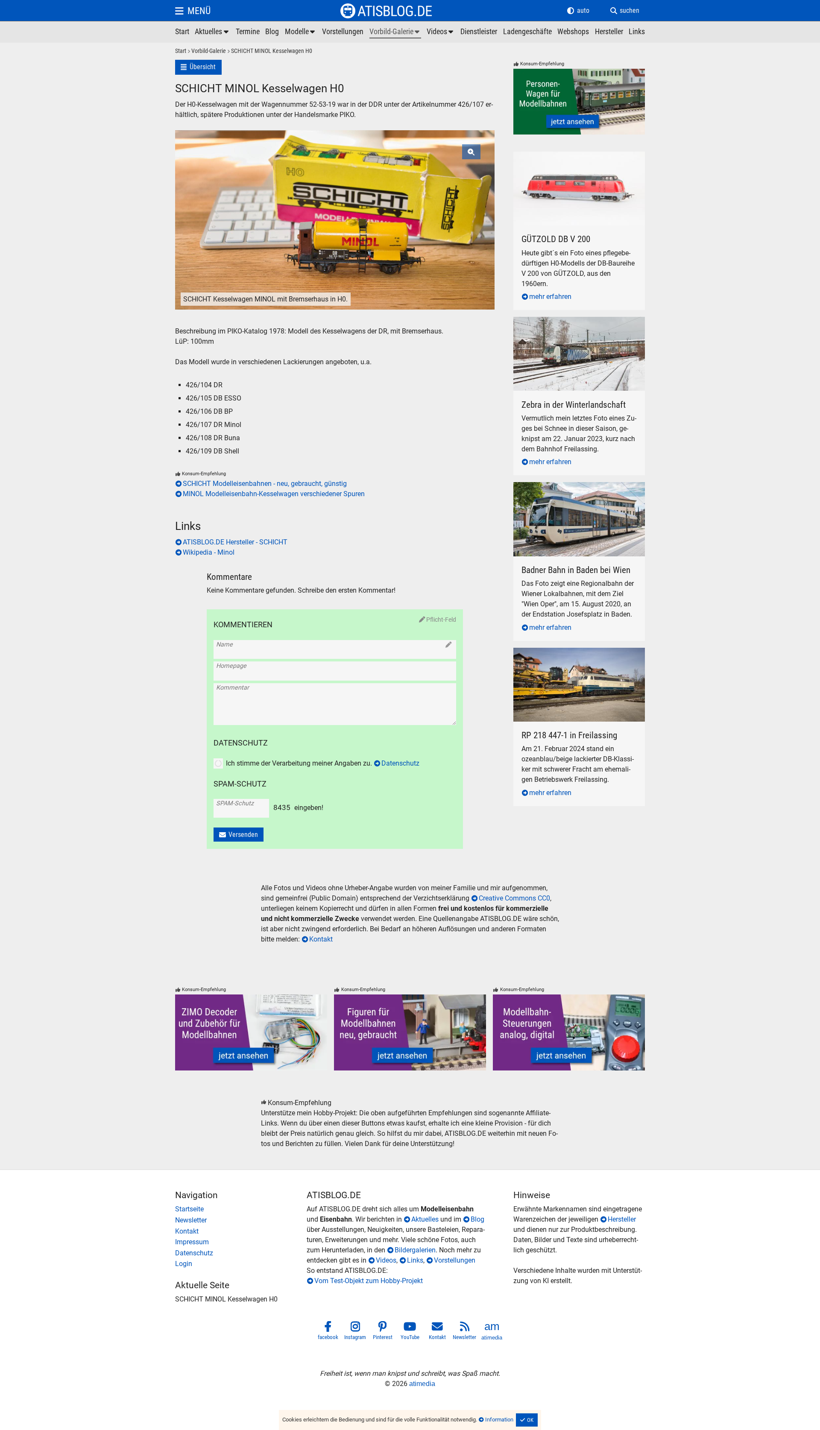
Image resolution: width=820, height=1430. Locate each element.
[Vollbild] (335, 197)
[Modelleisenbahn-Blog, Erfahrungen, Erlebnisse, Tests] (272, 32)
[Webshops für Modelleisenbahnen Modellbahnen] (573, 32)
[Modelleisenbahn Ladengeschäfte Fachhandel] (527, 32)
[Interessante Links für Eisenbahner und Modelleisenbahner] (637, 32)
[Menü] (193, 10)
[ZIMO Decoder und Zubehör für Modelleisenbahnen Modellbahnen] (251, 1032)
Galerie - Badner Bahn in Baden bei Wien (573, 487)
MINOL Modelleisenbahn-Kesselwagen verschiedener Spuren (274, 494)
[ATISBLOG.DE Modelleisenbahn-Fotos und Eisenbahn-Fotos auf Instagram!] (355, 1331)
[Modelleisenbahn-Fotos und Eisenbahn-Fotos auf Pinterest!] (382, 1331)
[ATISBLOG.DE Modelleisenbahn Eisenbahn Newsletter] (464, 1331)
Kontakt (321, 939)
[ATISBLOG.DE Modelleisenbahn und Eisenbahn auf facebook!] (328, 1331)
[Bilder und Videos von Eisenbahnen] (395, 32)
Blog (477, 1219)
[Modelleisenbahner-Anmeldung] (241, 1264)
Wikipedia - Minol (208, 552)
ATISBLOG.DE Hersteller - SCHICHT (235, 542)
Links (415, 1260)
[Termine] (248, 32)
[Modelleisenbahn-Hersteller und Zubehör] (609, 32)
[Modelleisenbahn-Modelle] (300, 32)
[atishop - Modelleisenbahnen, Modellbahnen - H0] (182, 32)
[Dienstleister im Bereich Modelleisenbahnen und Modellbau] (478, 32)
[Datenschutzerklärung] (241, 1253)
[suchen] (625, 10)
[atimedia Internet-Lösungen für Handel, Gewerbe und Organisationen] (492, 1331)
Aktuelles (425, 1219)
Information (499, 1419)
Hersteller (622, 1219)
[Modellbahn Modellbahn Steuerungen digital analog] (569, 1032)
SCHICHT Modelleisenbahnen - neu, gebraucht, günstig (265, 484)
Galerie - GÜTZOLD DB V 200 (556, 156)
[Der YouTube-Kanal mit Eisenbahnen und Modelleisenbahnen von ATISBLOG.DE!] (410, 1331)
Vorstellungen (454, 1260)
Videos (386, 1260)
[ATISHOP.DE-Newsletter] (241, 1220)
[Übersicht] (198, 67)
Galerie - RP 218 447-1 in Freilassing (567, 653)
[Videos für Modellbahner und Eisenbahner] (441, 32)
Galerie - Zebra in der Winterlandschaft (571, 322)
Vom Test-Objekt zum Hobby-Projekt (368, 1281)
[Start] (180, 51)
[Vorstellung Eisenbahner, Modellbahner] (342, 32)
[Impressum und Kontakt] (241, 1242)
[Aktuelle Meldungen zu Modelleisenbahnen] (212, 32)
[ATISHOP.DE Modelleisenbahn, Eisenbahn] (241, 1209)
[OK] (527, 1420)
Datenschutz (400, 763)
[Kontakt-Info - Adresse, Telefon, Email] (241, 1231)
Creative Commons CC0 (514, 898)
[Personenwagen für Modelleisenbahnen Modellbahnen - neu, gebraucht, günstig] (579, 102)
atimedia (422, 1383)
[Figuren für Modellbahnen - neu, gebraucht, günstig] (410, 1032)
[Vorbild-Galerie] (206, 51)
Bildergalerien (415, 1250)
